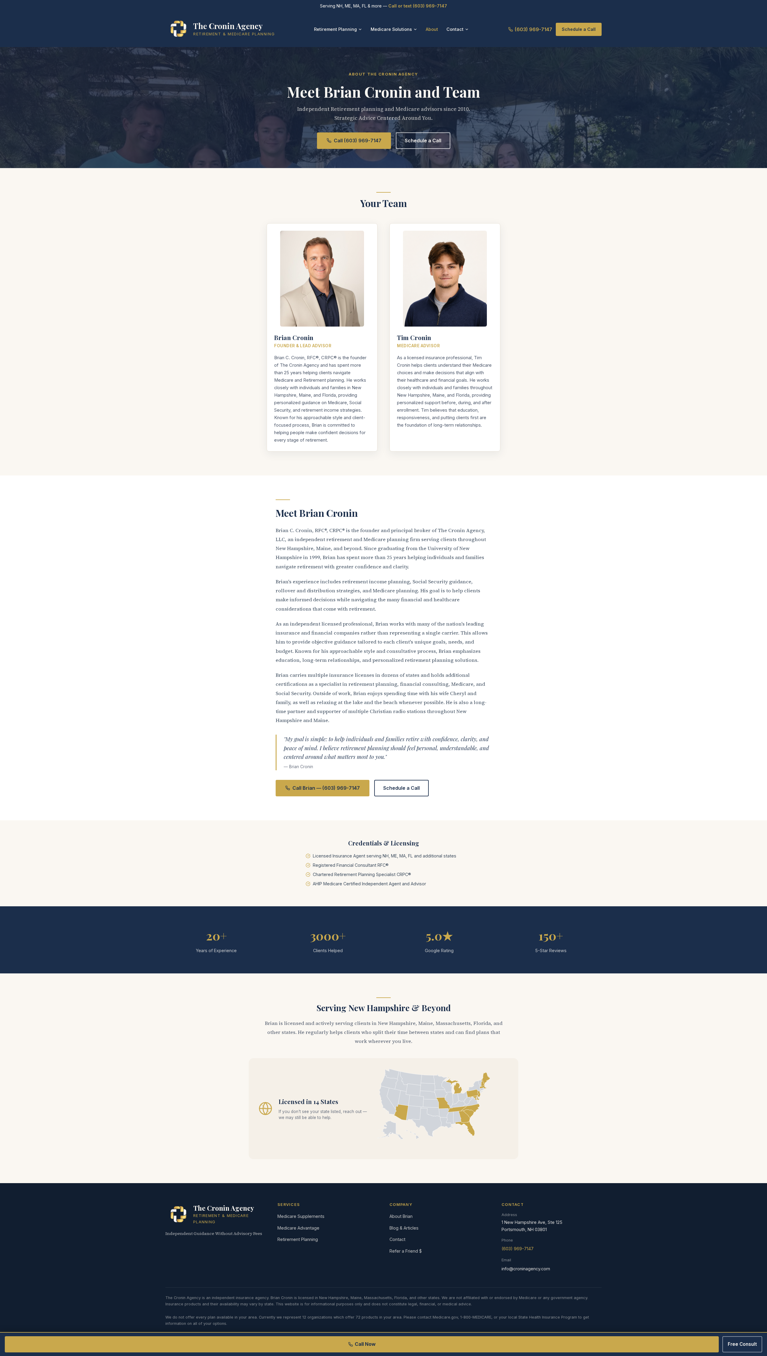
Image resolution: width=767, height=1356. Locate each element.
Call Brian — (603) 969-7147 (326, 788)
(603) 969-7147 (533, 29)
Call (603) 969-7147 (357, 141)
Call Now (365, 1344)
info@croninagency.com (526, 1268)
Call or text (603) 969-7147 (417, 5)
